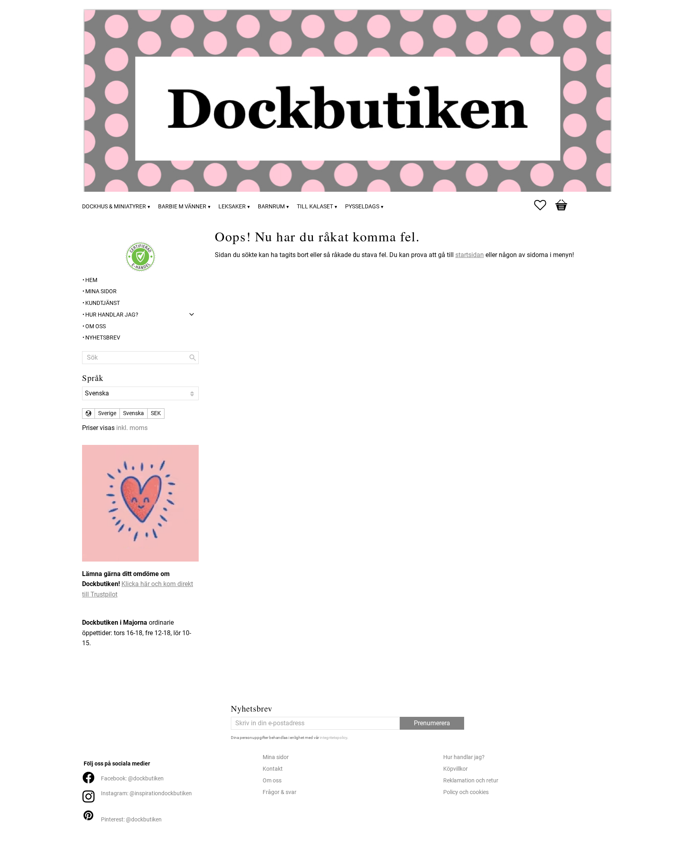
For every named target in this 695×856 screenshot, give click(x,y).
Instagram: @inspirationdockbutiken (146, 793)
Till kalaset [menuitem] (315, 206)
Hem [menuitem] (91, 280)
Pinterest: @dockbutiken (131, 819)
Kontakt (273, 768)
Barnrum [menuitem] (271, 206)
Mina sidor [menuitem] (101, 291)
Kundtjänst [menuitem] (102, 303)
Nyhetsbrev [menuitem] (102, 337)
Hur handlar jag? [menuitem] (111, 314)
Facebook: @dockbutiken (132, 778)
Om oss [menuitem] (95, 326)
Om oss (272, 780)
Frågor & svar (279, 792)
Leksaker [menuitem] (232, 206)
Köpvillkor (455, 768)
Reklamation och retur (470, 780)
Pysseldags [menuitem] (362, 206)
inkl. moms (132, 428)
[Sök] (193, 358)
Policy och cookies (466, 792)
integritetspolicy (333, 737)
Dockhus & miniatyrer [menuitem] (114, 206)
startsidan (469, 255)
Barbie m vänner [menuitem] (182, 206)
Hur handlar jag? (464, 757)
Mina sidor (276, 757)
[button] (544, 205)
